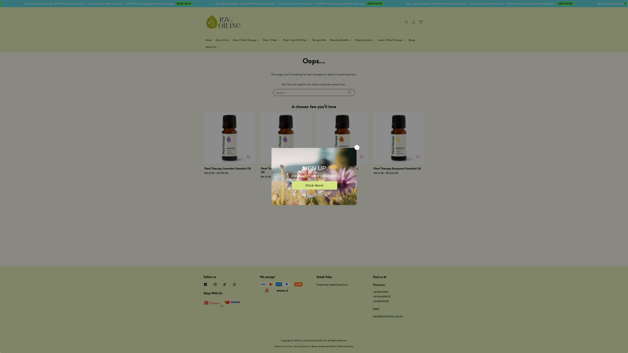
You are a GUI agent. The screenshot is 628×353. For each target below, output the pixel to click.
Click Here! (314, 185)
